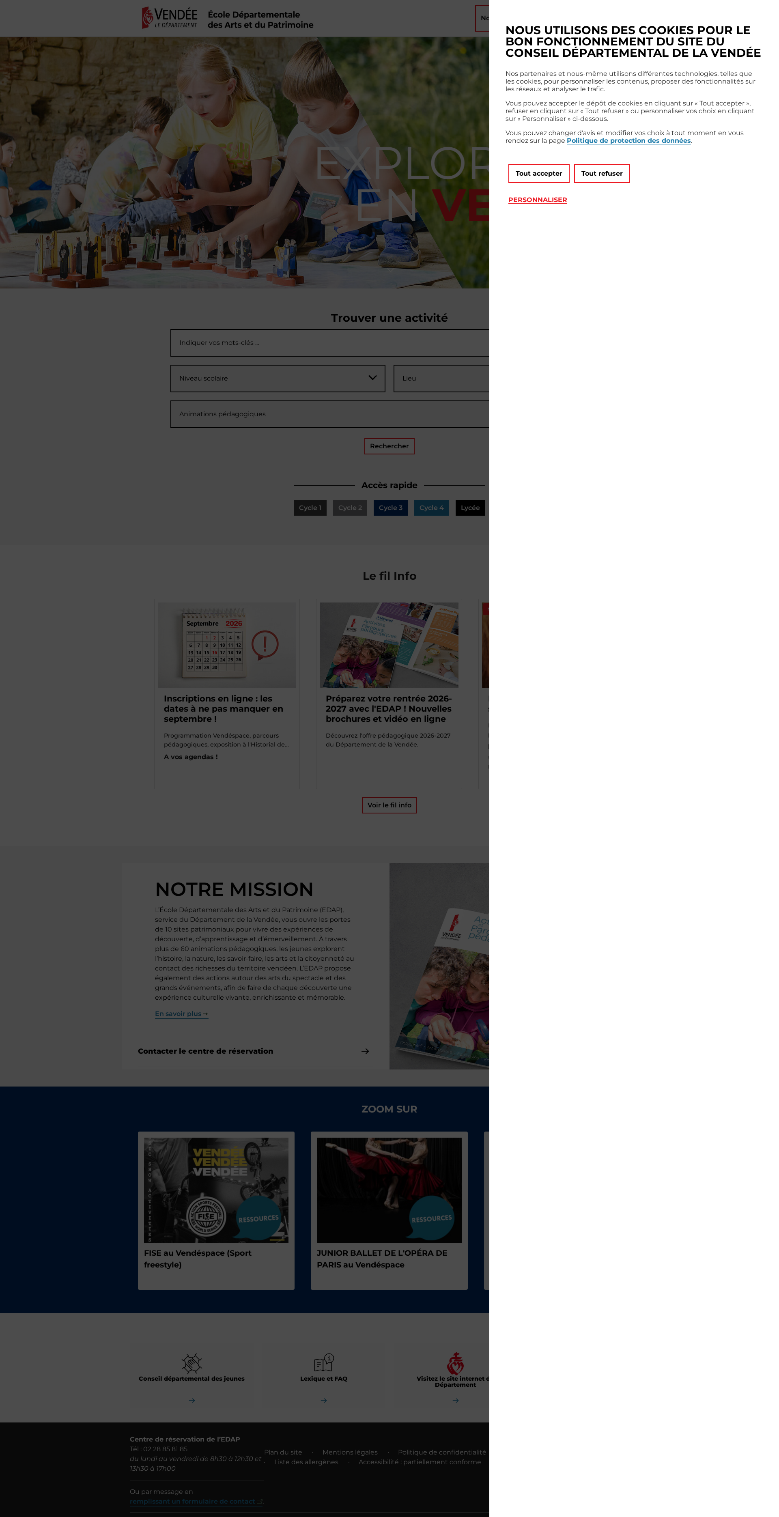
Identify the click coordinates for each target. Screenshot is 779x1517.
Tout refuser (602, 173)
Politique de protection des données (629, 140)
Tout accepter (539, 173)
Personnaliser (537, 200)
